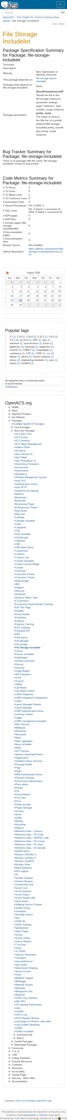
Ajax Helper (21, 457)
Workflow (20, 994)
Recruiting (20, 824)
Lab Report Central (24, 691)
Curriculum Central (24, 574)
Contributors (11, 387)
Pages (18, 771)
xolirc (18, 1008)
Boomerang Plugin (24, 504)
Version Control (23, 971)
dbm (17, 584)
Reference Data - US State (29, 844)
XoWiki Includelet (24, 1031)
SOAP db (20, 921)
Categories (20, 527)
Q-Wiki (18, 817)
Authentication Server (26, 484)
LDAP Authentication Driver (29, 711)
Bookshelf (20, 500)
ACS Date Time (23, 434)
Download (20, 594)
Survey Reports (23, 941)
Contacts (19, 554)
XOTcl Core (21, 1014)
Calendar (19, 517)
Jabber (18, 684)
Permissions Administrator (28, 781)
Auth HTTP (21, 487)
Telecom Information (25, 954)
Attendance (21, 474)
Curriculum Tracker (25, 577)
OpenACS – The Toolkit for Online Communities (31, 17)
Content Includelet (24, 561)
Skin (17, 918)
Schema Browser (24, 881)
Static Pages (22, 931)
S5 (16, 874)
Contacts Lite (22, 557)
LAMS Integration (24, 694)
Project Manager (23, 807)
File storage (21, 644)
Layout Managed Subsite (28, 704)
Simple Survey (22, 908)
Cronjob (19, 567)
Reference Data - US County (30, 841)
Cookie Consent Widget (27, 564)
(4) (17, 340)
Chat (17, 530)
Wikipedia (20, 988)
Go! (63, 12)
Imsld (18, 677)
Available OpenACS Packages (28, 424)
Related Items (22, 851)
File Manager (22, 641)
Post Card (20, 797)
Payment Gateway (24, 777)
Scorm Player (22, 894)
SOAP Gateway (23, 924)
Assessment (21, 467)
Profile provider (23, 804)
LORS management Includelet (30, 721)
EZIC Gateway (22, 627)
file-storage (42, 78)
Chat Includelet (23, 534)
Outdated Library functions (29, 761)
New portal (20, 734)
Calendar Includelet (25, 520)
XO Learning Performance (28, 1004)
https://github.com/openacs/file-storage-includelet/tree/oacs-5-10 (46, 251)
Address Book (22, 447)
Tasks (18, 948)
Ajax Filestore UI (24, 454)
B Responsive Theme (26, 507)
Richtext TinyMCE (24, 861)
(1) (14, 336)
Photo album (21, 784)
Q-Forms (19, 811)
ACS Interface (22, 440)
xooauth (19, 1011)
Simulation (20, 911)
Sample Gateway (24, 878)
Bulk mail (20, 514)
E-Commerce (22, 600)
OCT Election (22, 751)
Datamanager (22, 581)
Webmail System (24, 984)
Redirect (19, 828)
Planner (19, 787)
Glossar (19, 664)
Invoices (19, 681)
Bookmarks (21, 497)
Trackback (20, 958)
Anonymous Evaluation (27, 464)
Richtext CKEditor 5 (25, 858)
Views (18, 974)
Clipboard (20, 540)
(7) (18, 356)
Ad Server (20, 450)
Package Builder (23, 764)
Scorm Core (21, 888)
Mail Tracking (22, 724)
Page (18, 767)
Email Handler (22, 614)
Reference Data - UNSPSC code (32, 837)
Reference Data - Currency (29, 831)
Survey (19, 934)
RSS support (21, 871)
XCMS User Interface (26, 998)
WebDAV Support (24, 978)
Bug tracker (21, 510)
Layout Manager (23, 707)
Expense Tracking (24, 624)
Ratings (19, 821)
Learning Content (24, 714)
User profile (21, 964)
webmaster (30, 1115)
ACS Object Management (28, 444)
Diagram (19, 587)
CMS (17, 544)
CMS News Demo (24, 547)
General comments (25, 661)
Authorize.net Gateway (27, 490)
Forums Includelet (24, 654)
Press (18, 801)
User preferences (24, 961)
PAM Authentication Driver (28, 774)
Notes (18, 747)
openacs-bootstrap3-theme (29, 754)
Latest (18, 701)
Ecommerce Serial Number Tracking (34, 604)
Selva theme (21, 901)
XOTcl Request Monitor (27, 1018)
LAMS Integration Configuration (31, 697)
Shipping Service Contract (28, 904)
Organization (21, 757)
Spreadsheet (21, 928)
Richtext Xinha (22, 864)
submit (43, 1115)
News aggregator (24, 741)
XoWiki (19, 1028)
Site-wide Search (24, 914)
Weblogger (20, 981)
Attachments (21, 470)
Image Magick (22, 671)
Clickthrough (21, 537)
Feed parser (21, 637)
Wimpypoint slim (23, 991)
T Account (20, 944)
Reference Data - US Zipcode (30, 848)
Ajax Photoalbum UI (25, 460)
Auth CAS (20, 480)
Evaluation (20, 617)
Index (61, 24)
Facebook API (22, 630)
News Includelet (23, 744)
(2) (34, 336)
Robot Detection (23, 867)
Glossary (19, 667)
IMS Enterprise (23, 674)
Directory (19, 591)
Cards (18, 524)
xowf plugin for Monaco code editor (33, 1021)
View (54, 24)
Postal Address (23, 794)
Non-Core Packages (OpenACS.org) (34, 1101)
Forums (19, 651)
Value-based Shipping (26, 968)
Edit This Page (23, 607)
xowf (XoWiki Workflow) (27, 1024)
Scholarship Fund (24, 884)
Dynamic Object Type (26, 597)
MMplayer (20, 727)
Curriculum (20, 570)
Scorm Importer (23, 891)
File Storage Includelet (27, 647)
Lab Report (20, 687)
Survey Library (22, 938)
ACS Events (21, 437)
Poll (17, 791)
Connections (21, 550)
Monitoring (20, 731)
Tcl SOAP (20, 951)
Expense (19, 621)
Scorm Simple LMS (25, 898)
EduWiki (19, 611)
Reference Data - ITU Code (29, 834)
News (18, 737)
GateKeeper (21, 657)
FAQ (17, 634)
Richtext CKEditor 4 (25, 854)
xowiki (6, 20)
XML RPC (20, 1001)
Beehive (19, 494)
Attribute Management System (31, 477)
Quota (18, 814)
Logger (18, 717)
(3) (56, 336)
